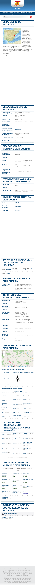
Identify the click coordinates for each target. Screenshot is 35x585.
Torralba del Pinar (17, 372)
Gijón (24, 453)
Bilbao (3, 449)
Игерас (8, 273)
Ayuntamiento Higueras (17, 14)
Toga (24, 416)
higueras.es (18, 129)
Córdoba (25, 448)
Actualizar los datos (8, 56)
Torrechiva (26, 412)
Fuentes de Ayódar (5, 399)
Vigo (13, 453)
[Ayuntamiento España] (17, 3)
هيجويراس (8, 269)
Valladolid (4, 452)
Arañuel (25, 408)
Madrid (3, 434)
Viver (3, 412)
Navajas (4, 416)
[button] (4, 352)
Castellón (17, 210)
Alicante (14, 449)
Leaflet (11, 366)
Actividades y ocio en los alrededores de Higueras (16, 508)
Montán (6, 372)
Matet (25, 392)
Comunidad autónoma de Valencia (11, 12)
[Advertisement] (17, 81)
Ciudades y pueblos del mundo (21, 579)
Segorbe (5, 518)
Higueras (18, 8)
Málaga (25, 438)
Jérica (14, 408)
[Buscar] (31, 17)
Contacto (7, 579)
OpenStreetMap (23, 366)
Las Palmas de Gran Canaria (27, 443)
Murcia (3, 443)
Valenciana (18, 206)
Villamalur (15, 404)
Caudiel (6, 378)
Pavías (28, 378)
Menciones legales (10, 578)
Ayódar (14, 412)
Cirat (24, 399)
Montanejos (26, 403)
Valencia (26, 433)
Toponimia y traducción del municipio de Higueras (17, 262)
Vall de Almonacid (6, 408)
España (17, 202)
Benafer (14, 399)
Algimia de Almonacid (4, 404)
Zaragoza (15, 438)
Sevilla (3, 438)
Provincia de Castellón (26, 12)
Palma (14, 443)
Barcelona (15, 433)
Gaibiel (3, 396)
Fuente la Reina (17, 415)
